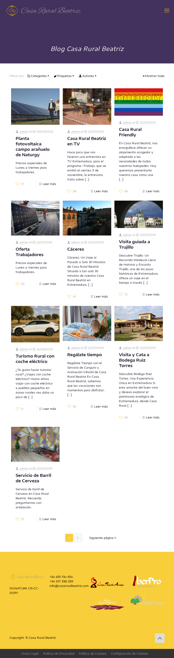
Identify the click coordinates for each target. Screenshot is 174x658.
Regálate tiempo (84, 354)
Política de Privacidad (58, 653)
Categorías (39, 76)
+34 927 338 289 (61, 581)
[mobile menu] (167, 10)
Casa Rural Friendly (130, 132)
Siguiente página (101, 538)
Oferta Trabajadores (30, 251)
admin (23, 131)
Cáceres (75, 249)
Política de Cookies (92, 653)
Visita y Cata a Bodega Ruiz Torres (134, 360)
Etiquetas (64, 76)
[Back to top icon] (159, 638)
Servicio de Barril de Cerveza (33, 478)
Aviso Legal (30, 653)
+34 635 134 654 (61, 577)
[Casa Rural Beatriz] (43, 10)
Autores (88, 76)
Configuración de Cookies (129, 653)
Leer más (49, 184)
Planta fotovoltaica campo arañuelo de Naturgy (33, 146)
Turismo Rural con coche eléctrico (35, 358)
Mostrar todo (154, 76)
